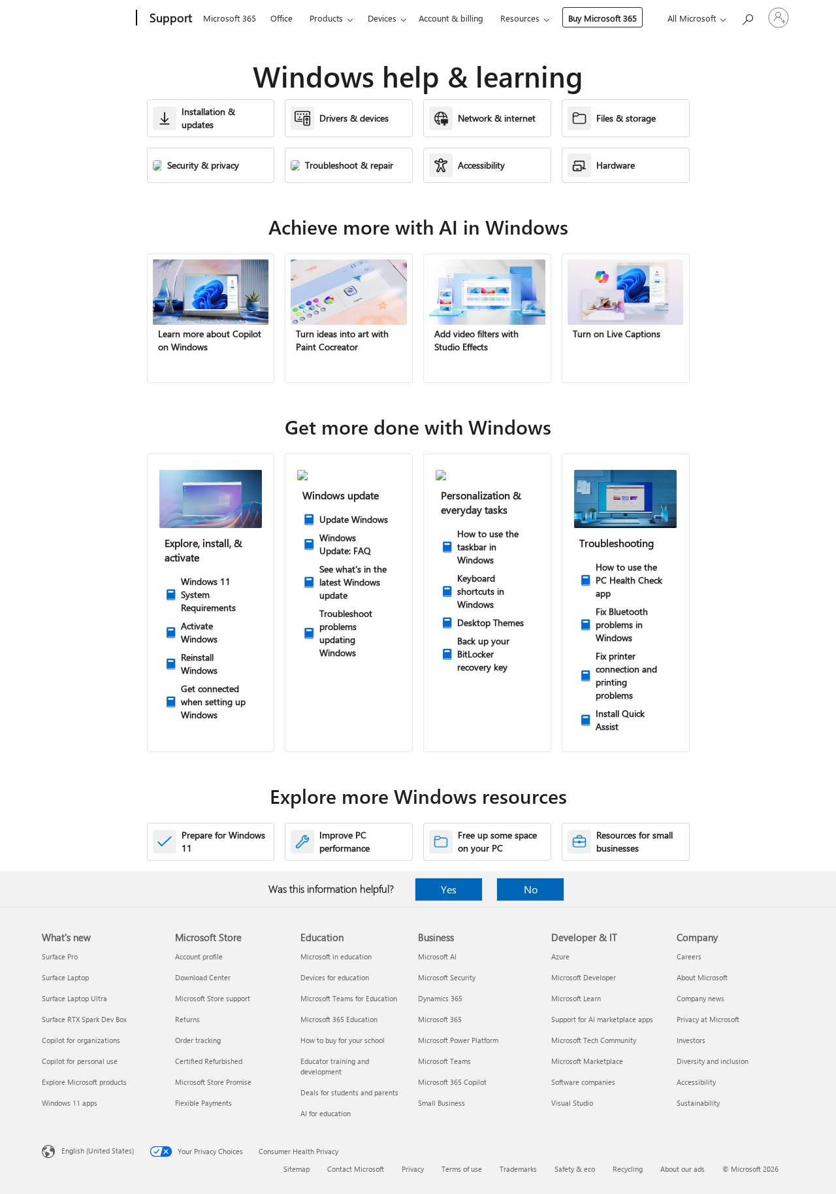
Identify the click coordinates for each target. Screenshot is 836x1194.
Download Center (203, 977)
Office (281, 18)
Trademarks (518, 1169)
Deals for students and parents (349, 1092)
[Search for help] (747, 16)
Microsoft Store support (212, 998)
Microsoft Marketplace (587, 1061)
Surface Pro (60, 956)
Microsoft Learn (576, 998)
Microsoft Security (446, 977)
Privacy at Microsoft (708, 1019)
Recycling (628, 1169)
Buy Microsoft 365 (602, 18)
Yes (449, 889)
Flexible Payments (203, 1103)
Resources (519, 18)
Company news (700, 998)
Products (326, 18)
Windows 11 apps (69, 1103)
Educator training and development (334, 1066)
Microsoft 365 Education (339, 1019)
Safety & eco (575, 1169)
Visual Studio (572, 1103)
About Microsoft (702, 977)
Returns (187, 1019)
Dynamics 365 (440, 998)
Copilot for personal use (80, 1061)
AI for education (325, 1113)
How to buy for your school (342, 1040)
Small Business (441, 1103)
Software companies (583, 1082)
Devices (382, 18)
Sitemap (296, 1169)
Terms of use (462, 1169)
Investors (691, 1040)
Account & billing (451, 18)
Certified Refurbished (208, 1061)
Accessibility (696, 1082)
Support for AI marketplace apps (602, 1019)
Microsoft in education (336, 956)
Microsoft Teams (444, 1061)
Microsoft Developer (583, 977)
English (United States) (97, 1150)
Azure (560, 956)
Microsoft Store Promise (213, 1082)
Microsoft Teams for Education (348, 998)
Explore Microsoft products (84, 1082)
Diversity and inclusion (712, 1061)
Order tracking (198, 1040)
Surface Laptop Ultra (74, 998)
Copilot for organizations (81, 1040)
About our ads (682, 1169)
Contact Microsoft (355, 1169)
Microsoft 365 (229, 18)
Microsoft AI (437, 956)
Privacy (413, 1169)
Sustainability (698, 1103)
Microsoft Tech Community (593, 1040)
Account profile (199, 956)
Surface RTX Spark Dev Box (84, 1019)
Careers (689, 956)
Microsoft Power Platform (458, 1040)
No (531, 889)
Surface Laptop (65, 977)
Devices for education (334, 977)
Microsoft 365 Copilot (452, 1082)
